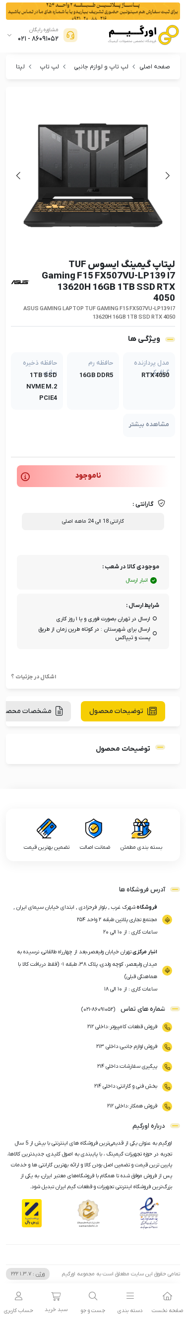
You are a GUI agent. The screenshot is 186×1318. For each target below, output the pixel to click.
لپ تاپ (49, 67)
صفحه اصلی (154, 67)
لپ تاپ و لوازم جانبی (101, 67)
